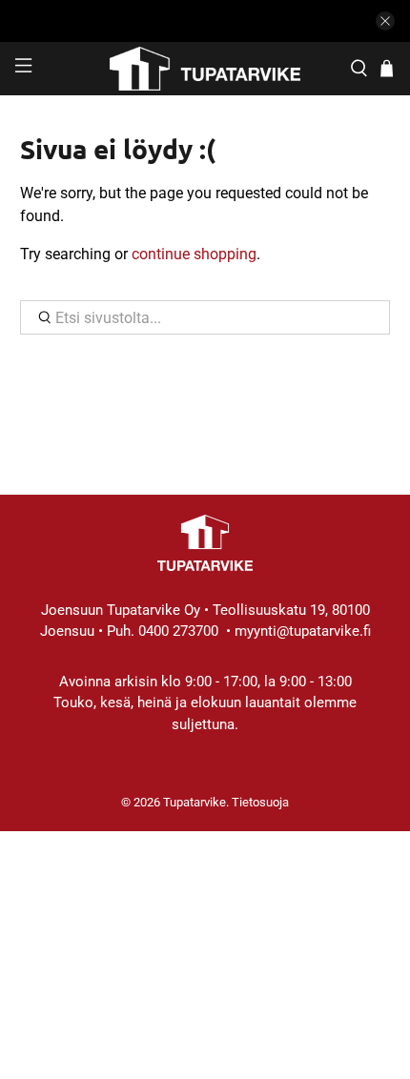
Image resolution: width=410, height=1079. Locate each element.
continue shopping (194, 254)
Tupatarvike (194, 802)
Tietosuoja (260, 802)
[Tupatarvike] (205, 69)
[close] (385, 21)
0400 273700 (178, 631)
